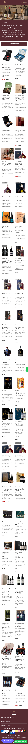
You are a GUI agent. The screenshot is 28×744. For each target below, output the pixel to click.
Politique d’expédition (19, 740)
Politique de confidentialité (13, 737)
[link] (7, 64)
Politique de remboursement (13, 735)
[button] (2, 2)
